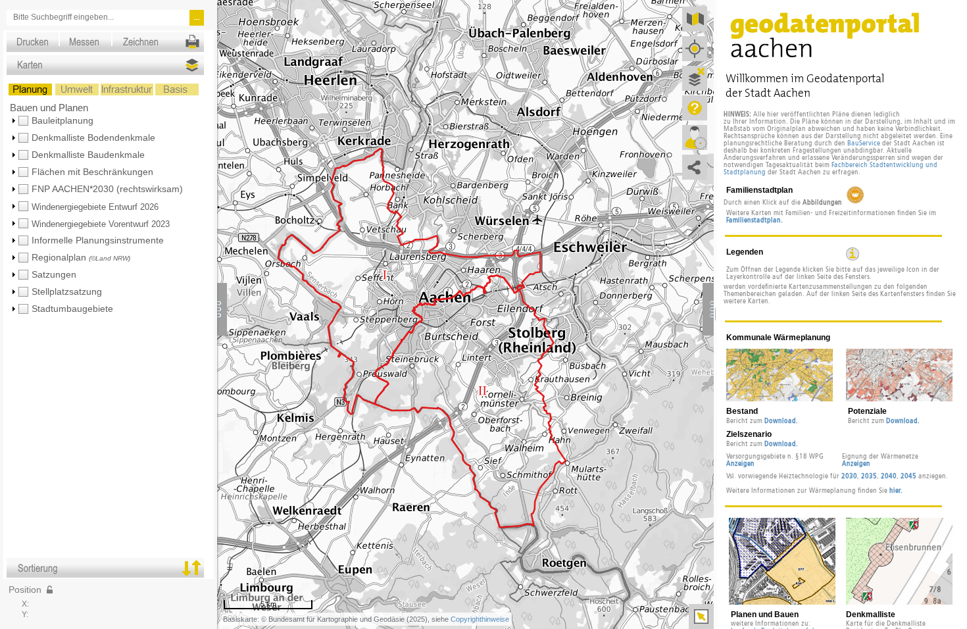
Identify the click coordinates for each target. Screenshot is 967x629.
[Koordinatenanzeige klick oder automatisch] (49, 589)
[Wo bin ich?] (694, 48)
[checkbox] (23, 121)
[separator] (715, 314)
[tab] (110, 35)
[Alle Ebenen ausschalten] (694, 78)
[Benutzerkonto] (694, 137)
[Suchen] (197, 18)
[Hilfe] (694, 107)
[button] (111, 120)
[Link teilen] (694, 167)
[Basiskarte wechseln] (694, 19)
